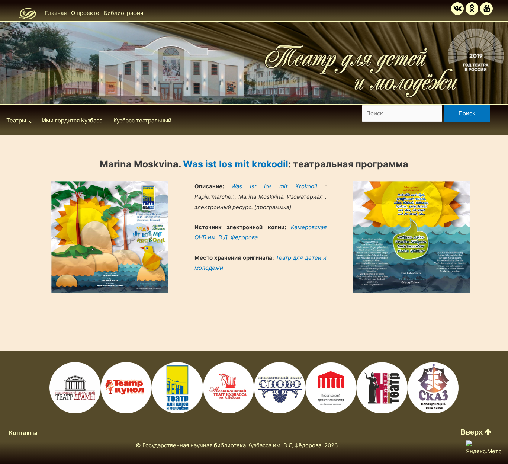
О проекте (85, 12)
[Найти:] (403, 113)
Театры (16, 120)
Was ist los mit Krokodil (274, 186)
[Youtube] (486, 8)
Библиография (123, 12)
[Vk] (457, 8)
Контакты (23, 433)
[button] (476, 432)
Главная (56, 12)
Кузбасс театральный (142, 120)
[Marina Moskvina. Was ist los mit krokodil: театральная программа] (110, 237)
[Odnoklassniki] (472, 8)
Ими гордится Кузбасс (72, 120)
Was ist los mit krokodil (235, 164)
